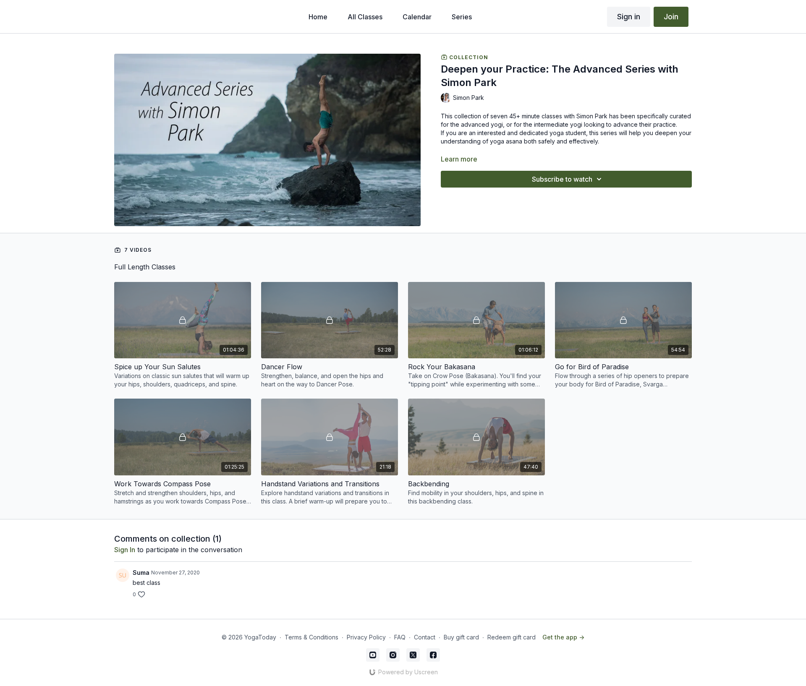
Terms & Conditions (311, 637)
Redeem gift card (511, 637)
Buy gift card (461, 637)
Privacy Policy (366, 637)
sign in (124, 549)
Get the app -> (563, 637)
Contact (424, 637)
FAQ (400, 637)
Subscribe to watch (562, 179)
